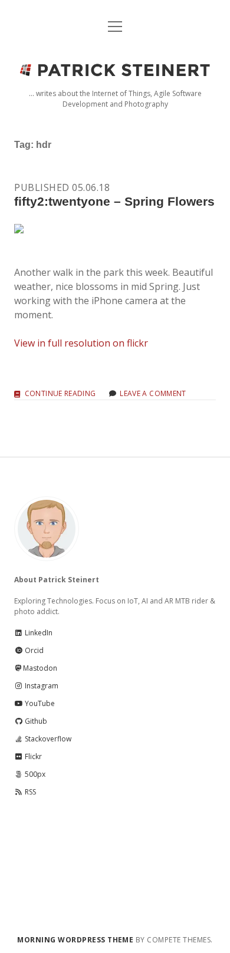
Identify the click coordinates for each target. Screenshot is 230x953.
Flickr (32, 756)
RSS (29, 792)
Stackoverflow (47, 739)
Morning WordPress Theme (75, 940)
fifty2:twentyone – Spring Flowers (114, 201)
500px (34, 774)
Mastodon (40, 668)
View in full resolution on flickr (81, 343)
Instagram (40, 686)
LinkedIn (37, 633)
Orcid (33, 650)
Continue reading (60, 394)
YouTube (39, 703)
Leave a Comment (153, 393)
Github (35, 721)
